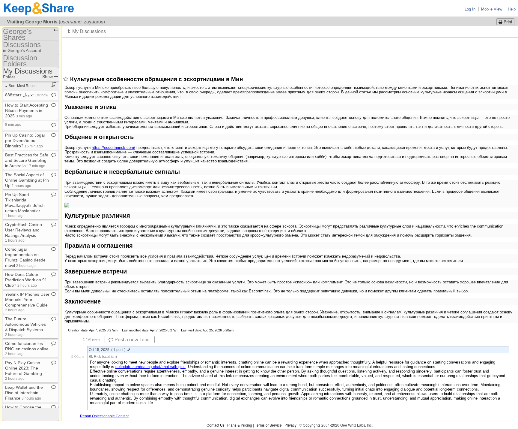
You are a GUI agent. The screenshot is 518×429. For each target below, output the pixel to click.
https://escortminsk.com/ (113, 147)
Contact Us (216, 424)
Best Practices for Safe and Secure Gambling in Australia (26, 160)
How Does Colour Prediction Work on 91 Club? (26, 280)
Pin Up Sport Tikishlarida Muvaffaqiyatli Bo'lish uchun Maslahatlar (25, 205)
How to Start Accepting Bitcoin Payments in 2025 (26, 110)
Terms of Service (268, 424)
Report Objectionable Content (104, 416)
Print (507, 22)
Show (48, 76)
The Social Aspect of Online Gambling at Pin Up (27, 180)
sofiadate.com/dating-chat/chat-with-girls (150, 366)
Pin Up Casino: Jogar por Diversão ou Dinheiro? (25, 140)
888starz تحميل (26, 94)
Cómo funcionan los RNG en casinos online (27, 348)
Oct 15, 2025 (107, 350)
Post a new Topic (132, 339)
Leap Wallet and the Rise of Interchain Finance (24, 392)
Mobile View (491, 9)
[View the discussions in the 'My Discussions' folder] (87, 31)
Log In (470, 9)
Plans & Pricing (239, 424)
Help (512, 9)
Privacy (290, 424)
